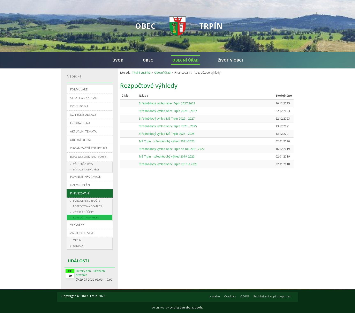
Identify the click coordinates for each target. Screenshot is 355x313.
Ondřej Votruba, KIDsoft (186, 307)
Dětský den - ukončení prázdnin (90, 273)
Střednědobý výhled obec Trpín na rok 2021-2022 (171, 149)
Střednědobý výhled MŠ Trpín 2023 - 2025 (167, 134)
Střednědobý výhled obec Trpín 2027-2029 (167, 103)
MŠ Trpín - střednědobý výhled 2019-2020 (167, 156)
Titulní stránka (141, 72)
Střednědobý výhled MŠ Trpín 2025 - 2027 (167, 118)
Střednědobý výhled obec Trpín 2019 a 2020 (168, 164)
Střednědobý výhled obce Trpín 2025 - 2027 (168, 111)
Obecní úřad (162, 72)
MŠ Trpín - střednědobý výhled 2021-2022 (167, 141)
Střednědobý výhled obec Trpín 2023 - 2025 (168, 126)
